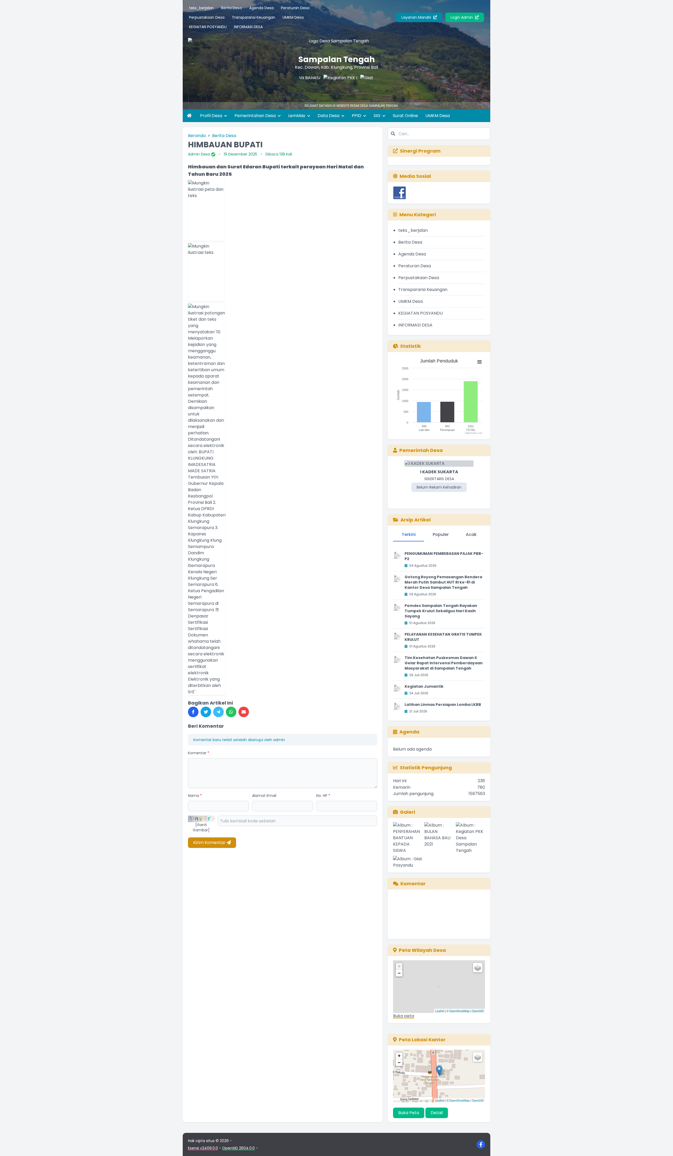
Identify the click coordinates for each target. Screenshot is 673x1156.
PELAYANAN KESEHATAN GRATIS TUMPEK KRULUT (443, 637)
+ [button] (399, 966)
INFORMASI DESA (248, 26)
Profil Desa (211, 116)
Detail (437, 1113)
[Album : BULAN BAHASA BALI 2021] (438, 838)
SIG (377, 116)
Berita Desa (231, 8)
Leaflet (439, 1011)
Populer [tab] (441, 534)
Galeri (407, 812)
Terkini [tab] (409, 534)
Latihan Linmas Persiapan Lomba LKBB (443, 704)
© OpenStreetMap (458, 1011)
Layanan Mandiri (416, 17)
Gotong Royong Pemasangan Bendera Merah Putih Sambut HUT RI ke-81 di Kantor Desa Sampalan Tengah (443, 582)
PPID (357, 116)
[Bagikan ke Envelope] (243, 712)
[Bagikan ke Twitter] (206, 712)
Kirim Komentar (210, 843)
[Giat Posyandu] (354, 85)
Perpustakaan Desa (207, 17)
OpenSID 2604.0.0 (238, 1148)
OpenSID (478, 1011)
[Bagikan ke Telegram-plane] (218, 712)
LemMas (297, 116)
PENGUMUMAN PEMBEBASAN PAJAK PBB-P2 (444, 556)
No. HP (323, 795)
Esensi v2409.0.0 (203, 1148)
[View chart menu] (479, 362)
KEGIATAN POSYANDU (208, 26)
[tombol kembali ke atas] (662, 1145)
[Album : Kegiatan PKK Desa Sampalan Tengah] (470, 838)
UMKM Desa (293, 17)
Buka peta (403, 1016)
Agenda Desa (261, 8)
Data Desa (329, 116)
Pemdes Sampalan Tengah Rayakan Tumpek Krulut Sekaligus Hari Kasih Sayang (441, 611)
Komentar (198, 753)
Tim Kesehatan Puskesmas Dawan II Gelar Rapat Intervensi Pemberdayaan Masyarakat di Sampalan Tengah (444, 663)
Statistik (410, 346)
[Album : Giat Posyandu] (407, 862)
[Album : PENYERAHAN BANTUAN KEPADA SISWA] (407, 838)
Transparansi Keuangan (253, 17)
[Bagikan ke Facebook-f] (193, 712)
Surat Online (405, 116)
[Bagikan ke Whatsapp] (231, 712)
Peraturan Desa (295, 8)
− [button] (399, 973)
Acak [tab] (471, 534)
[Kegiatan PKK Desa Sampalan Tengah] (317, 85)
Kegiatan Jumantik (424, 686)
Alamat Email (264, 795)
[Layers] (477, 967)
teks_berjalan (201, 8)
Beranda (197, 136)
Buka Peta (408, 1113)
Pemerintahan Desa (255, 116)
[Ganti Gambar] (201, 827)
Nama (195, 795)
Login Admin (462, 17)
